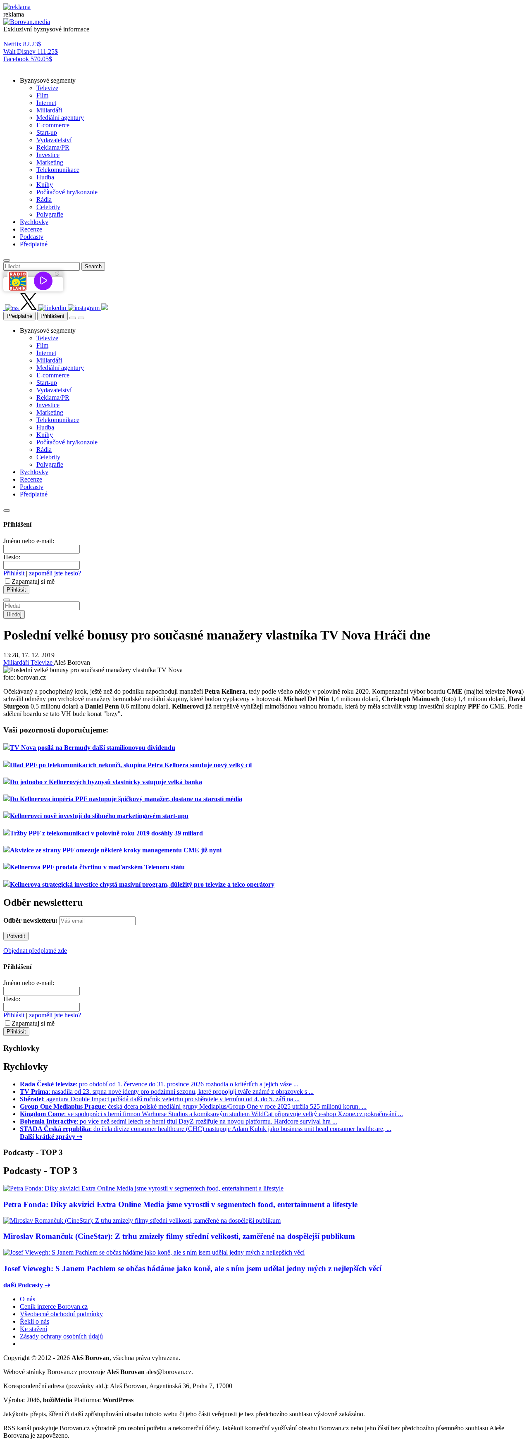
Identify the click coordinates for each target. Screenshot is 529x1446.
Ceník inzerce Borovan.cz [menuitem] (54, 1306)
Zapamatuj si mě (33, 581)
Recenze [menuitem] (31, 229)
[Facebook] (4, 307)
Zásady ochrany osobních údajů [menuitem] (61, 1336)
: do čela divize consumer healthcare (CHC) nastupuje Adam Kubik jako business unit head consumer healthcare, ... (205, 1128)
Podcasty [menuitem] (31, 236)
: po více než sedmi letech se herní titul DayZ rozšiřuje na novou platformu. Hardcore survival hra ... (178, 1121)
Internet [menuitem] (46, 102)
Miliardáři (17, 662)
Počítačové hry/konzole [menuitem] (67, 192)
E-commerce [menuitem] (52, 125)
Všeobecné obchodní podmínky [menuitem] (61, 1313)
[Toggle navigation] (81, 318)
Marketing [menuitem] (49, 162)
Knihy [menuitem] (44, 184)
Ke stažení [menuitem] (33, 1328)
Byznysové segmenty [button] (48, 80)
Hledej (14, 614)
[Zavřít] (6, 510)
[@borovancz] (29, 307)
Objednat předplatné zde (35, 950)
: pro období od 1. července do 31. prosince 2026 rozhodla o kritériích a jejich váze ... (159, 1084)
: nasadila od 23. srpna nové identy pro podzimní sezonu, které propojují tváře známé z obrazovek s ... (167, 1091)
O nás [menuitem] (27, 1299)
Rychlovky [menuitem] (34, 221)
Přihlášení (52, 316)
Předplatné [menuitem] (34, 244)
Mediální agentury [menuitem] (60, 117)
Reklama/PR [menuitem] (52, 147)
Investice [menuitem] (48, 154)
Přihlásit (13, 573)
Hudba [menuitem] (45, 177)
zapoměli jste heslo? (55, 573)
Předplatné (19, 316)
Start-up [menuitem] (46, 132)
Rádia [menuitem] (44, 199)
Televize (42, 662)
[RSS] (12, 307)
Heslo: (11, 557)
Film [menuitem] (42, 95)
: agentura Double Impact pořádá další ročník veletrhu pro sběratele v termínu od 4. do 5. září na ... (160, 1098)
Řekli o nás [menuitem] (34, 1321)
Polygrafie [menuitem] (49, 214)
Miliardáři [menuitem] (49, 110)
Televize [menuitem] (47, 87)
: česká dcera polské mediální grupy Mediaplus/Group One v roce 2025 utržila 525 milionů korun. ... (193, 1106)
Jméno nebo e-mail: (28, 540)
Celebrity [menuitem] (48, 206)
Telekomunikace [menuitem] (57, 169)
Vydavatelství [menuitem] (53, 139)
